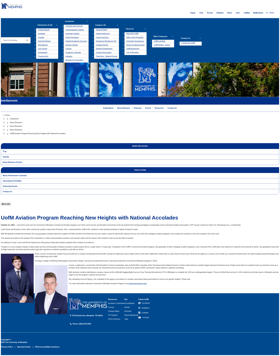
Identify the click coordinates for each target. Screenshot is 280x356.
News (229, 13)
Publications (108, 108)
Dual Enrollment (44, 41)
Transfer (41, 37)
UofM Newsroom (132, 49)
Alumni (127, 307)
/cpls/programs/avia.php (137, 283)
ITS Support (112, 315)
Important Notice (24, 347)
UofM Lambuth (159, 41)
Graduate (41, 34)
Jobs (126, 319)
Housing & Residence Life (106, 41)
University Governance (135, 41)
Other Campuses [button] (160, 36)
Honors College (72, 45)
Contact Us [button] (185, 38)
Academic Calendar (73, 52)
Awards (6, 157)
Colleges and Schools (74, 26)
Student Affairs (101, 30)
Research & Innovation (74, 60)
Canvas (69, 49)
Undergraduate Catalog (75, 30)
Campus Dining (102, 45)
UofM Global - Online (162, 45)
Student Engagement (104, 49)
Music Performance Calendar (15, 175)
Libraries (69, 56)
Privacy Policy (7, 347)
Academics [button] (69, 21)
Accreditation (129, 303)
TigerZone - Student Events (106, 56)
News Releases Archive (12, 162)
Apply (192, 13)
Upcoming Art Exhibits (12, 181)
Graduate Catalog (72, 34)
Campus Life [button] (100, 25)
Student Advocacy (103, 34)
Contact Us (172, 108)
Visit (201, 13)
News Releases (123, 108)
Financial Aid (43, 56)
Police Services (114, 319)
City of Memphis (132, 52)
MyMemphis (258, 13)
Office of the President (134, 37)
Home (7, 115)
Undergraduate (44, 30)
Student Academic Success (76, 41)
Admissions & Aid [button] (44, 25)
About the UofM (132, 34)
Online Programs (72, 37)
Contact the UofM (188, 43)
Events (210, 13)
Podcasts (138, 108)
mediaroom (14, 119)
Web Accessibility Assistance (47, 347)
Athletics (220, 13)
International (43, 45)
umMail (247, 13)
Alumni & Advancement (135, 45)
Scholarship (42, 52)
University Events (10, 186)
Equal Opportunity (131, 315)
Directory (127, 311)
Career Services (102, 37)
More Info (6, 204)
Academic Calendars (116, 303)
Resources (159, 108)
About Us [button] (130, 29)
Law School (42, 49)
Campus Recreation (103, 52)
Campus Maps (113, 311)
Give (238, 13)
